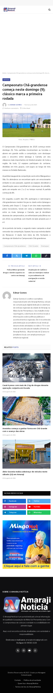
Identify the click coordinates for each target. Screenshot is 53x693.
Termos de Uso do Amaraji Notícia (28, 687)
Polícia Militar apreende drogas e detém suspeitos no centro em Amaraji (14, 272)
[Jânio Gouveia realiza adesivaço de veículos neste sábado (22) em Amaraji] (26, 454)
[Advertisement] (26, 43)
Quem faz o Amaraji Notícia (28, 683)
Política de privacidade (32, 680)
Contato (18, 680)
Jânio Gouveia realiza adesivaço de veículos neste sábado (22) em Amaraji (24, 473)
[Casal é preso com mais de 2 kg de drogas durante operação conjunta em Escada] (26, 367)
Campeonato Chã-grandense (15, 246)
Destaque (45, 246)
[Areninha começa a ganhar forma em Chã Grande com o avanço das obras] (26, 411)
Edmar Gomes (16, 105)
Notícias (6, 79)
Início (4, 73)
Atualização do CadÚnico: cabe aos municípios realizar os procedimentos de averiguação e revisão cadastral (38, 275)
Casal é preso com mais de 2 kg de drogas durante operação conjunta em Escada (25, 387)
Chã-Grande (33, 246)
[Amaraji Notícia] (9, 10)
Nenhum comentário (11, 108)
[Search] (49, 9)
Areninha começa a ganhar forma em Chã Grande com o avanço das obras (24, 430)
